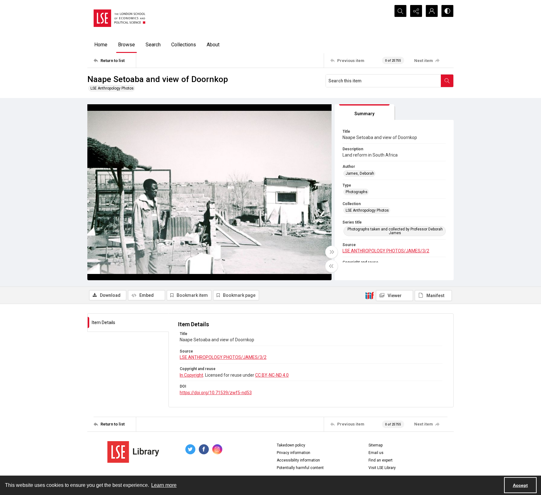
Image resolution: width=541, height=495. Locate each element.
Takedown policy (291, 445)
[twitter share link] (190, 449)
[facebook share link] (204, 449)
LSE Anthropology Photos (112, 88)
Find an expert (380, 460)
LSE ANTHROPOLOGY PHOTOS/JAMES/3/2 (386, 250)
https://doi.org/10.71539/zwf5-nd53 (216, 392)
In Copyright (191, 375)
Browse (126, 45)
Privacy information (293, 453)
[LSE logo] (119, 18)
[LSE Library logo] (133, 452)
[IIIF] (369, 295)
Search (153, 45)
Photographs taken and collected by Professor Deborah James (395, 231)
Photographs (357, 192)
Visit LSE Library (382, 468)
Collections (183, 45)
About (213, 45)
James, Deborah (360, 173)
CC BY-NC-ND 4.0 (272, 375)
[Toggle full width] (331, 252)
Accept (520, 485)
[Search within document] (447, 81)
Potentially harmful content (300, 468)
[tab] (364, 112)
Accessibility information (298, 460)
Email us (376, 453)
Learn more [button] (164, 485)
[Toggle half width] (331, 266)
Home (100, 45)
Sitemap (375, 445)
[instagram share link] (217, 449)
